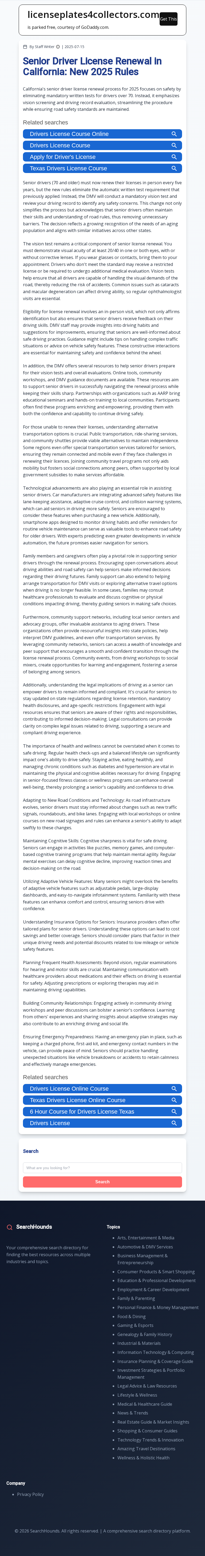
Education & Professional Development (156, 1280)
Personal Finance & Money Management (158, 1307)
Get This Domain (168, 21)
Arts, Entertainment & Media (145, 1238)
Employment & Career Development (153, 1289)
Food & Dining (131, 1316)
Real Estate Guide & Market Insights (153, 1422)
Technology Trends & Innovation (150, 1440)
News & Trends (132, 1413)
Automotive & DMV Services (145, 1247)
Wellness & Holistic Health (143, 1458)
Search (102, 1182)
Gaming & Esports (135, 1325)
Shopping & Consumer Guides (147, 1431)
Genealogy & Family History (144, 1334)
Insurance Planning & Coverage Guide (155, 1361)
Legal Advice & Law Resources (147, 1386)
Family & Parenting (136, 1298)
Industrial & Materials (139, 1343)
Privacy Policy (30, 1494)
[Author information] (57, 47)
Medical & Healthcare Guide (144, 1404)
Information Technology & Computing (155, 1352)
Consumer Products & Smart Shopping (156, 1272)
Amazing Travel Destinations (146, 1449)
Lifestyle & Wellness (137, 1395)
